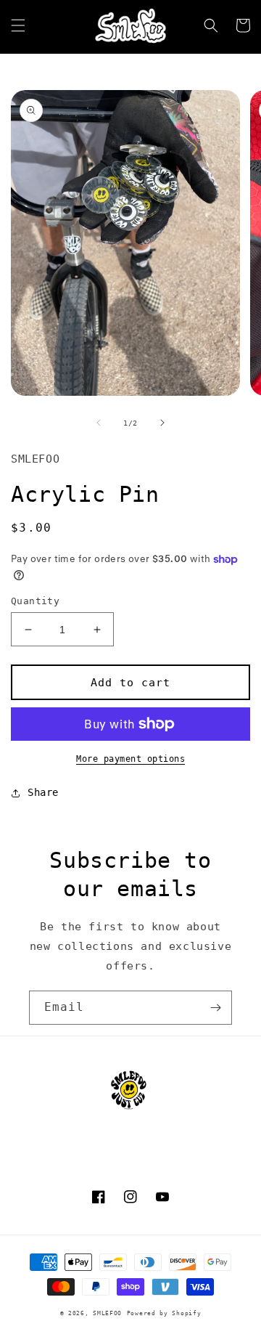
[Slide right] (162, 423)
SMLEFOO (107, 1313)
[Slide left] (99, 423)
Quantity (35, 601)
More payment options (130, 759)
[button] (18, 25)
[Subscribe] (215, 1008)
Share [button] (43, 792)
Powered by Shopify (164, 1313)
